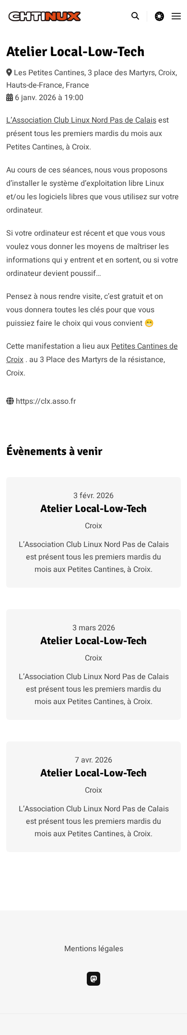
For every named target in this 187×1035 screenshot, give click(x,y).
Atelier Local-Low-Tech (93, 508)
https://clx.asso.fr (45, 401)
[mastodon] (94, 979)
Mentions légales (93, 949)
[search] (139, 16)
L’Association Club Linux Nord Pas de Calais (81, 120)
